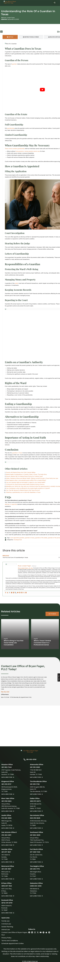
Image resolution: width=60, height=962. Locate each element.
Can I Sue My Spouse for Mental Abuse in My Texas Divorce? (23, 490)
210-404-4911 (6, 835)
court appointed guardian (17, 537)
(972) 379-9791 (6, 903)
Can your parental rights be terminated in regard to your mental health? (25, 482)
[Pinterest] (19, 593)
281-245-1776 (35, 869)
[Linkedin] (7, 593)
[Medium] (13, 593)
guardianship (10, 128)
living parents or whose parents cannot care (28, 151)
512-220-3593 (6, 818)
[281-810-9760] (25, 759)
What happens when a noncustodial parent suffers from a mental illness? (26, 480)
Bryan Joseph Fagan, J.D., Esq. (25, 568)
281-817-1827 (6, 852)
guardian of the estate (41, 537)
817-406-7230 (35, 852)
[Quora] (24, 593)
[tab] (10, 37)
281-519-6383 (6, 801)
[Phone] (15, 593)
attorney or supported (11, 504)
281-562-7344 (6, 767)
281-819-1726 (35, 784)
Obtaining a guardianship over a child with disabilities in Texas (23, 492)
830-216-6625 (35, 818)
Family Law (5, 921)
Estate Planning (7, 927)
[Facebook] (5, 593)
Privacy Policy (6, 938)
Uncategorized (18, 539)
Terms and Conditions (9, 941)
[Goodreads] (11, 593)
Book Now (58, 677)
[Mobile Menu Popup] (54, 2)
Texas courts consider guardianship (15, 148)
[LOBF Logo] (30, 752)
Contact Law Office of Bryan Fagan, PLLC (14, 933)
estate (16, 283)
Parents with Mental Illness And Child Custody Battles (20, 472)
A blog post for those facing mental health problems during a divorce (25, 484)
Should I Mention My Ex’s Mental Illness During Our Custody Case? (24, 476)
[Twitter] (9, 593)
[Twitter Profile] (38, 932)
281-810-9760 (31, 759)
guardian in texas (29, 537)
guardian (14, 64)
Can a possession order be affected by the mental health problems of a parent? (28, 488)
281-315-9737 (6, 784)
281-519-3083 (35, 767)
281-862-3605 (35, 835)
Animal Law (5, 930)
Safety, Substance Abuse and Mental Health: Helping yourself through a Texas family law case (32, 478)
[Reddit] (22, 593)
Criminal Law (6, 924)
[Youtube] (17, 593)
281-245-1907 (6, 869)
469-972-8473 (35, 801)
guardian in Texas (17, 452)
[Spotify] (26, 593)
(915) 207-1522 (6, 886)
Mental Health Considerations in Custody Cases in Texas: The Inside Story (26, 474)
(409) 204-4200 (35, 886)
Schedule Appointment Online (12, 943)
